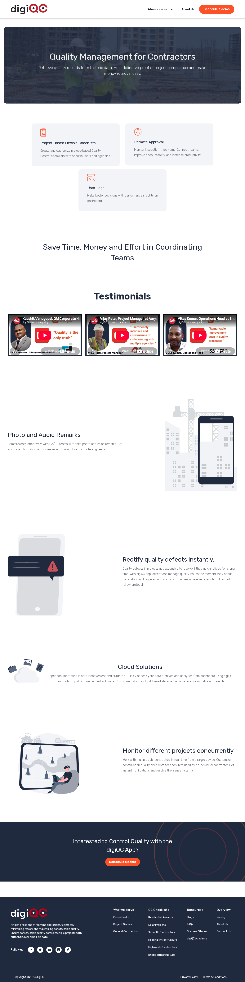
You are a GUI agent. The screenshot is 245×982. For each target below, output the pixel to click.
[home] (29, 9)
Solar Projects (157, 925)
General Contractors (126, 931)
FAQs (190, 924)
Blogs (190, 917)
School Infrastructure (161, 932)
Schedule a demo (217, 9)
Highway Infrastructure (162, 947)
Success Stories (197, 931)
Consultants (121, 917)
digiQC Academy (197, 938)
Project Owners (122, 924)
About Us (188, 9)
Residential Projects (160, 917)
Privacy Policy (189, 977)
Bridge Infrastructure (161, 955)
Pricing (221, 917)
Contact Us (224, 931)
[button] (159, 9)
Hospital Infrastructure (162, 940)
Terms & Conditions (215, 977)
